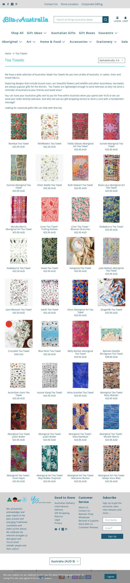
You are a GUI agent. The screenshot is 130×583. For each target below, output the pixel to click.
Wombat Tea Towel (19, 143)
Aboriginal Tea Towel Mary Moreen (111, 394)
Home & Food (50, 42)
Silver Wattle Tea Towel (49, 184)
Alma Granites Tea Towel (80, 392)
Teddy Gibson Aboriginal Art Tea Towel (80, 145)
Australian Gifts (63, 33)
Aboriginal (10, 42)
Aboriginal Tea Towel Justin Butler (19, 435)
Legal (57, 519)
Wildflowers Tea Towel (49, 143)
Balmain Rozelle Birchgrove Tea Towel (111, 352)
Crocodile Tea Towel (18, 351)
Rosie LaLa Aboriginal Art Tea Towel (111, 186)
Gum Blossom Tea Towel (19, 309)
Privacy (58, 523)
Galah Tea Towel (49, 309)
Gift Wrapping (62, 513)
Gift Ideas (34, 33)
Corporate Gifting (92, 4)
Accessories (79, 42)
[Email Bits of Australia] (3, 4)
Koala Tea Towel (49, 268)
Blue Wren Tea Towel (49, 351)
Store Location (69, 4)
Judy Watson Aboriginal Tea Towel (111, 269)
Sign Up (112, 536)
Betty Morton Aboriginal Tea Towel (80, 352)
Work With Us (86, 523)
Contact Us (51, 4)
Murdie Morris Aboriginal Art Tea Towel (19, 228)
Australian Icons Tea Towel (18, 394)
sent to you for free (52, 95)
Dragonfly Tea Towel (111, 309)
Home (8, 53)
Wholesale (84, 517)
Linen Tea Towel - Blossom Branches (80, 228)
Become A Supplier (89, 520)
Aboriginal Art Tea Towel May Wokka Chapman (50, 477)
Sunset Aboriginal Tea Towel (111, 145)
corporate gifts (25, 107)
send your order (13, 98)
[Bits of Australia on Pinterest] (16, 4)
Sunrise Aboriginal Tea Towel (19, 186)
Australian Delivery (65, 503)
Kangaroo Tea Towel (80, 268)
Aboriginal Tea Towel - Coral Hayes (18, 477)
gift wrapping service (76, 98)
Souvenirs (105, 33)
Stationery (104, 42)
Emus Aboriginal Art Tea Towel (80, 311)
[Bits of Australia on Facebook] (8, 4)
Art (29, 42)
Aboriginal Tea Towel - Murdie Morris (111, 435)
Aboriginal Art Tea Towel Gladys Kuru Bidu (111, 477)
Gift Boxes (87, 33)
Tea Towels (21, 53)
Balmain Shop (86, 513)
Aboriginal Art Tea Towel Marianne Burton (80, 477)
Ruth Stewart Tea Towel (80, 184)
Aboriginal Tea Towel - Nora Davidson (80, 435)
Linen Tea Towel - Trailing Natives (49, 228)
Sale (124, 42)
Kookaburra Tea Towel (111, 226)
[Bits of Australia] (25, 19)
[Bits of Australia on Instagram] (12, 4)
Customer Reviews (88, 527)
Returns (59, 516)
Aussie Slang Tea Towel (49, 392)
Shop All (17, 33)
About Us (83, 507)
